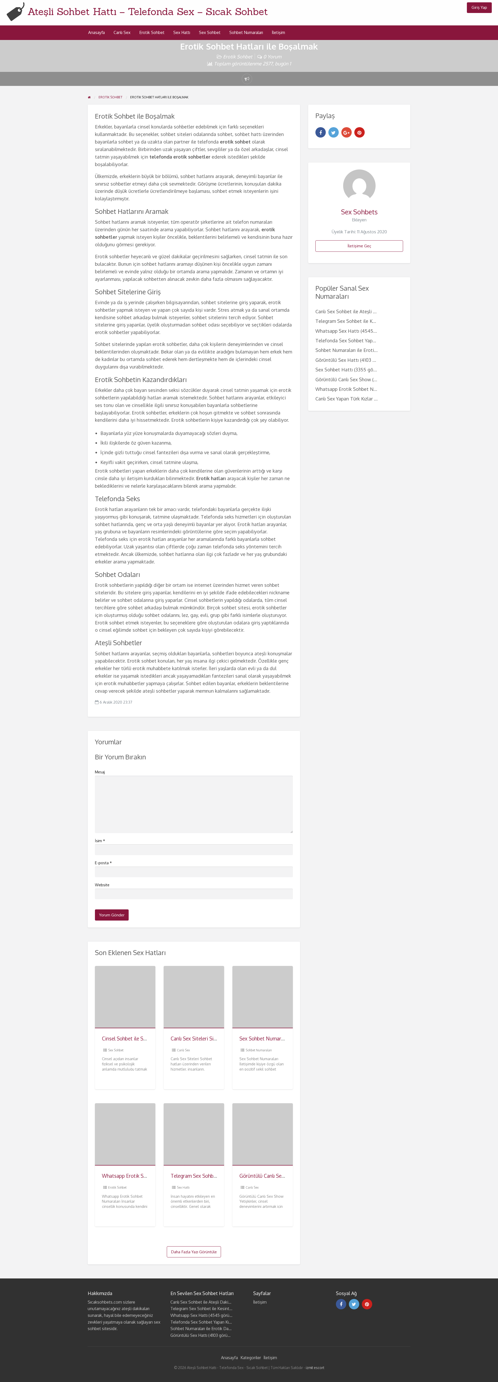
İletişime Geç (359, 245)
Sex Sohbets (359, 212)
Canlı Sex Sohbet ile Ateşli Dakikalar (354, 311)
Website (102, 884)
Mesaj (100, 772)
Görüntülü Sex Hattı (337, 360)
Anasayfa (96, 32)
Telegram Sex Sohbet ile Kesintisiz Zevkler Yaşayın (369, 321)
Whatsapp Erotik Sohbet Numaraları (142, 1176)
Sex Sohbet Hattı (334, 369)
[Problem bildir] (247, 79)
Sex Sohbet (209, 32)
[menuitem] (479, 7)
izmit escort (315, 1367)
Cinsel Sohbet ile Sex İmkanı (133, 1038)
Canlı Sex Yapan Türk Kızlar (344, 398)
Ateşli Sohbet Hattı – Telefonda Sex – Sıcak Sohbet (147, 11)
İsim (100, 840)
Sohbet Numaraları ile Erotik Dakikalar (356, 350)
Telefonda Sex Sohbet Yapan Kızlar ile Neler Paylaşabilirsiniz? (226, 1322)
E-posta (103, 862)
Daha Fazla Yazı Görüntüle (194, 1251)
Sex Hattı (181, 32)
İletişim (278, 32)
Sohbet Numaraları (246, 32)
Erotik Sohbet (151, 32)
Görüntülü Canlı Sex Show (268, 1176)
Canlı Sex (122, 32)
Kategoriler (250, 1357)
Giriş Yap (479, 7)
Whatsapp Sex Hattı (337, 331)
